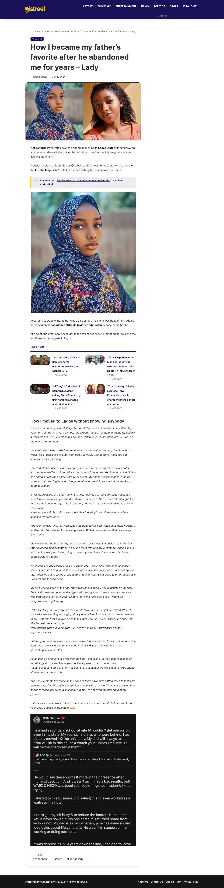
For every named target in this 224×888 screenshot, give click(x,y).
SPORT (174, 6)
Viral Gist (47, 31)
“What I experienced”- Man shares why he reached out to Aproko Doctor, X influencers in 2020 (121, 366)
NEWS (145, 6)
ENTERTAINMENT (125, 6)
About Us (143, 881)
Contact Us (157, 881)
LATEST (88, 6)
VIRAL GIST (190, 6)
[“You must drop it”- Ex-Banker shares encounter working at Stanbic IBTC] (40, 360)
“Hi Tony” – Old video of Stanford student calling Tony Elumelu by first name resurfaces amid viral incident (66, 395)
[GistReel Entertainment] (35, 9)
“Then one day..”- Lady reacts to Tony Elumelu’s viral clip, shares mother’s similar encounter (121, 395)
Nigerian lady (75, 859)
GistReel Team (173, 881)
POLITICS (159, 6)
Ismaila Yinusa (40, 76)
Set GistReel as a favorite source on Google (83, 180)
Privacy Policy (190, 881)
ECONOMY (104, 6)
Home (36, 31)
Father (57, 859)
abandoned (40, 859)
